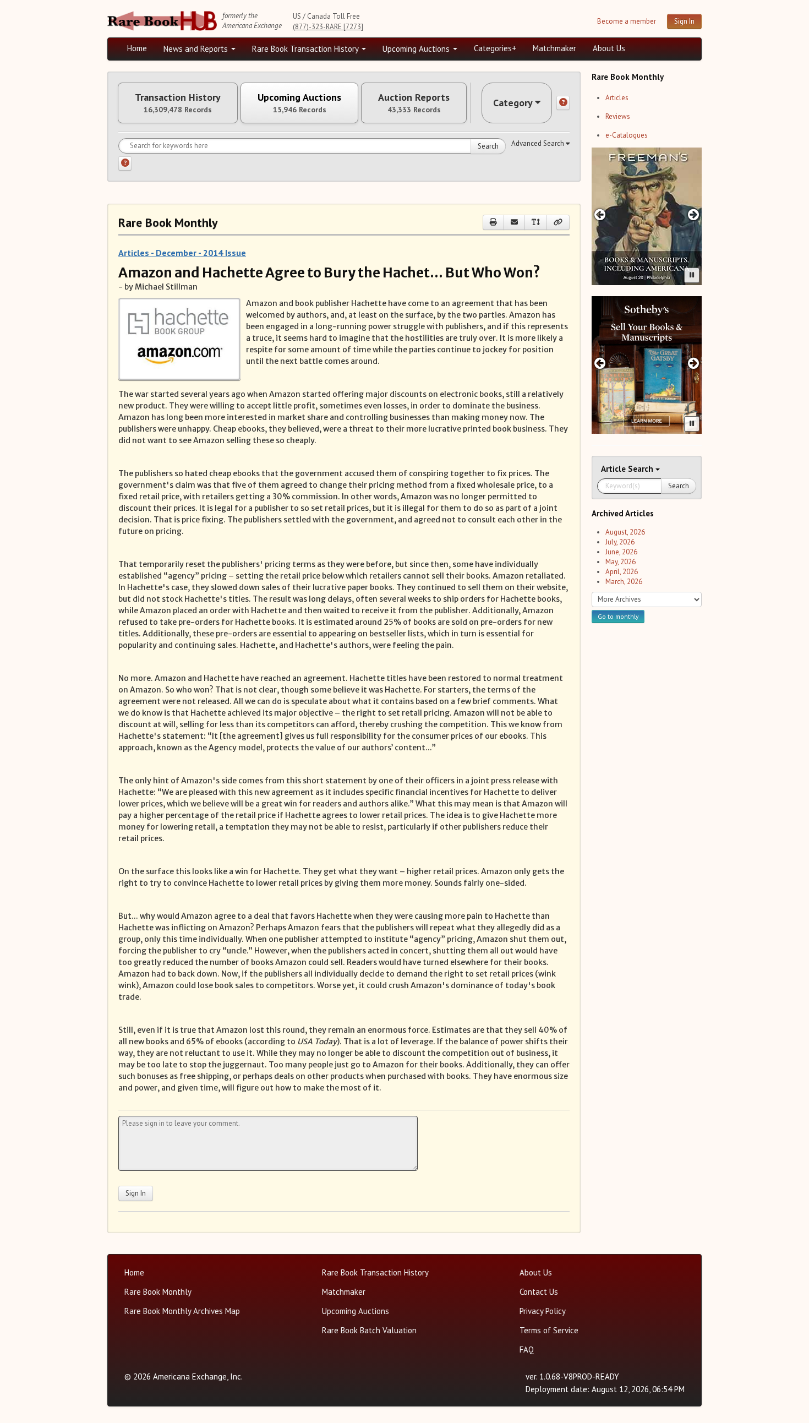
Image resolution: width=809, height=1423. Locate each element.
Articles (616, 97)
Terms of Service (549, 1330)
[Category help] (563, 103)
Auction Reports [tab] (414, 103)
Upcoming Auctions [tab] (299, 103)
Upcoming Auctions (417, 48)
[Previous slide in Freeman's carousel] (600, 214)
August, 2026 (625, 532)
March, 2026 (623, 581)
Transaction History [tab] (178, 103)
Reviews (617, 116)
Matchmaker (554, 48)
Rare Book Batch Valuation (369, 1330)
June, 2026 (621, 552)
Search (488, 146)
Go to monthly (618, 616)
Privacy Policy (543, 1311)
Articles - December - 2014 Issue (182, 252)
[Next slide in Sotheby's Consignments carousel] (694, 363)
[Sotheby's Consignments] (647, 365)
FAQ (527, 1349)
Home (137, 48)
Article (614, 469)
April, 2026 (621, 571)
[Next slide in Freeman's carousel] (694, 214)
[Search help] (125, 163)
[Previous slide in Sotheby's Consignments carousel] (600, 363)
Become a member (626, 21)
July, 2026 (620, 542)
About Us (609, 48)
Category (513, 102)
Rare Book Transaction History (306, 48)
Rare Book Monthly (158, 1291)
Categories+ (495, 48)
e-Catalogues (626, 135)
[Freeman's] (647, 216)
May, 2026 (620, 561)
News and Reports (196, 48)
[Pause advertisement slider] (691, 275)
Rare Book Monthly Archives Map (182, 1311)
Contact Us (539, 1291)
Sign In (684, 21)
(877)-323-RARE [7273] (328, 26)
